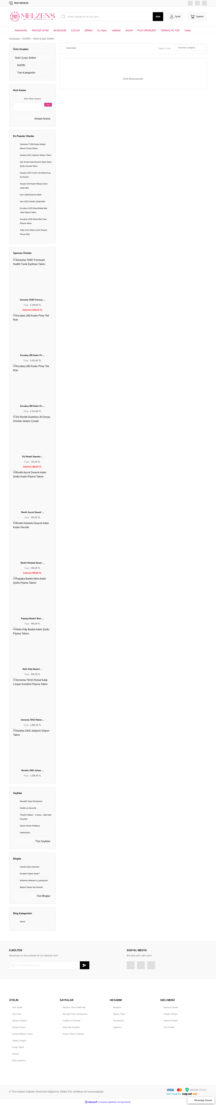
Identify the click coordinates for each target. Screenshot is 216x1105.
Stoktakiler (71, 48)
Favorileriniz (118, 1020)
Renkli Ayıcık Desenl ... (32, 512)
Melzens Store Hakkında (74, 1007)
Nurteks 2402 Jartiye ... (32, 770)
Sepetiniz (117, 1027)
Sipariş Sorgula (19, 1040)
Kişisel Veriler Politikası (73, 1034)
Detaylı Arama (42, 118)
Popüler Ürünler (171, 1014)
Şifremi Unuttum (19, 1020)
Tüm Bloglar (43, 896)
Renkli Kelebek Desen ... (32, 563)
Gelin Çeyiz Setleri (43, 38)
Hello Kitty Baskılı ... (32, 669)
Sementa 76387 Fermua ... (32, 300)
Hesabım (117, 1007)
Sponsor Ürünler (171, 1007)
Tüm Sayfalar (42, 841)
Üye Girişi (16, 1014)
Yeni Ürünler (169, 1027)
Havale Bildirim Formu (22, 1034)
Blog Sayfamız (19, 1060)
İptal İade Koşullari (71, 1027)
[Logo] (32, 16)
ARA (158, 16)
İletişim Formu (18, 1027)
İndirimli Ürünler (171, 1020)
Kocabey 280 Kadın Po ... (32, 355)
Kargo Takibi (18, 1047)
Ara (48, 104)
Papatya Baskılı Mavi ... (32, 618)
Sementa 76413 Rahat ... (32, 720)
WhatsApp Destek (203, 1100)
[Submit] (84, 965)
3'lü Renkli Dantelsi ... (32, 456)
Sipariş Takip (119, 1014)
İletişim (15, 1054)
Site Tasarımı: (174, 1094)
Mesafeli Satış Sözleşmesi (75, 1014)
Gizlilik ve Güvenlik (71, 1020)
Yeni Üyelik (17, 1007)
